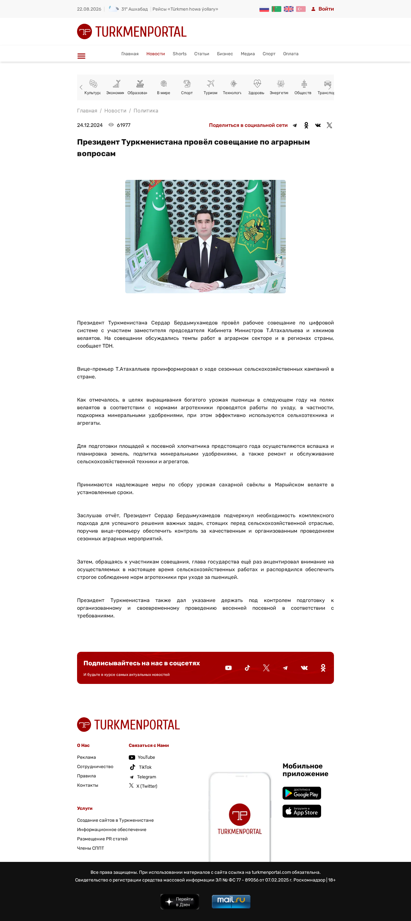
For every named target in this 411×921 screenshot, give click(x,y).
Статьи (201, 54)
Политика (146, 110)
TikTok (145, 767)
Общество (304, 92)
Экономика (116, 92)
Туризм (210, 92)
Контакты (87, 785)
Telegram (146, 777)
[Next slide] (328, 87)
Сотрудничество (95, 766)
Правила (86, 776)
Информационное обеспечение (111, 829)
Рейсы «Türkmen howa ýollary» (185, 9)
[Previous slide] (82, 87)
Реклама (86, 757)
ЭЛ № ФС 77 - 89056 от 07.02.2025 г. (254, 880)
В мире (163, 92)
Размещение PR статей (102, 839)
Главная (130, 54)
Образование (140, 92)
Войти (326, 9)
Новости (155, 54)
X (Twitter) (146, 786)
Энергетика (281, 92)
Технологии (234, 92)
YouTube (146, 757)
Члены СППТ (90, 848)
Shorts (180, 54)
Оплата (291, 54)
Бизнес (225, 54)
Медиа (248, 54)
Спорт (269, 54)
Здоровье (257, 92)
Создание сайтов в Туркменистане (115, 820)
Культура (93, 92)
